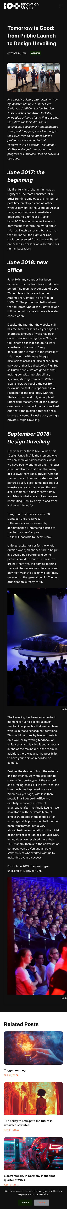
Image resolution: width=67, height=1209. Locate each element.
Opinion (35, 53)
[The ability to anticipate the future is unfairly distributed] (33, 1098)
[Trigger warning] (33, 1048)
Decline (42, 1202)
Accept (25, 1202)
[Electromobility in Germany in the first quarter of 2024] (33, 1153)
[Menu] (61, 6)
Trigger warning (15, 1070)
